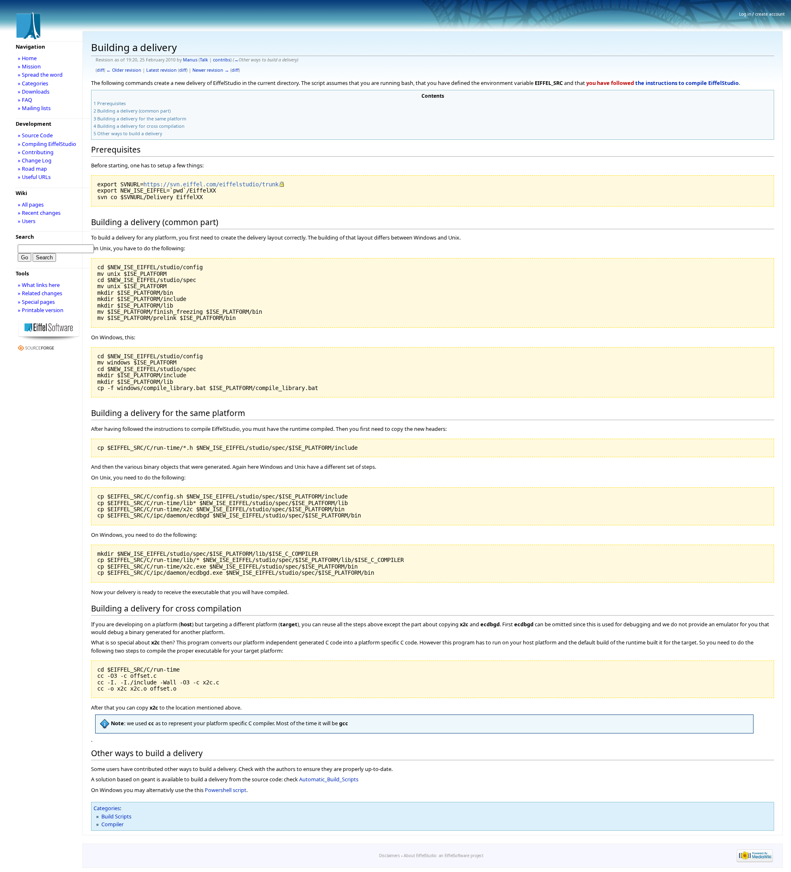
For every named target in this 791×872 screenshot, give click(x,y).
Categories (107, 808)
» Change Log (34, 160)
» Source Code (35, 135)
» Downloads (33, 91)
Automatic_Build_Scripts (328, 779)
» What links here (39, 285)
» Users (26, 221)
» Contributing (36, 152)
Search (25, 236)
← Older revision (123, 70)
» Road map (32, 168)
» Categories (33, 83)
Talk (204, 60)
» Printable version (40, 310)
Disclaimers (389, 855)
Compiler (112, 824)
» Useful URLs (34, 177)
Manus (190, 60)
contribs (221, 60)
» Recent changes (39, 212)
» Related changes (40, 293)
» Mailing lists (34, 108)
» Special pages (36, 302)
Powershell (218, 790)
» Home (27, 58)
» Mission (29, 66)
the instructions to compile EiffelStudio (687, 83)
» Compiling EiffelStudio (47, 144)
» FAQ (25, 99)
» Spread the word (40, 74)
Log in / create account (762, 14)
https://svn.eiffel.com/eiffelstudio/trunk (210, 184)
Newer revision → (210, 70)
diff (100, 70)
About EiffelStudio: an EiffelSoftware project (443, 855)
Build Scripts (116, 816)
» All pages (31, 204)
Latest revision (161, 70)
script (239, 790)
